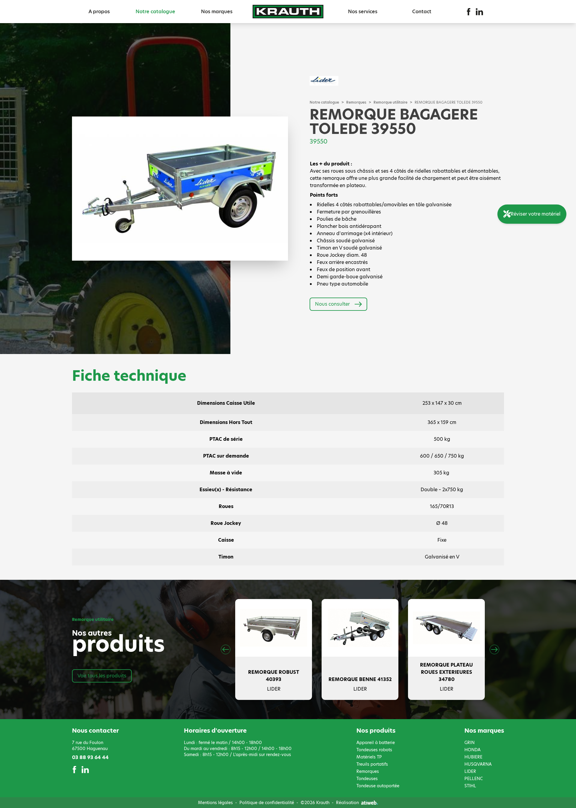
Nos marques (216, 11)
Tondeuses (367, 779)
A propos (99, 11)
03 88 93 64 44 (90, 757)
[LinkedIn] (479, 11)
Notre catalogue (155, 11)
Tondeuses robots (374, 750)
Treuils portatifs (372, 764)
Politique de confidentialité (266, 803)
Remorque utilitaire (390, 102)
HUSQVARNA (478, 764)
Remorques (356, 102)
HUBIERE (473, 757)
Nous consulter (332, 304)
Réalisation (347, 803)
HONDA (472, 750)
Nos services (362, 11)
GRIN (469, 743)
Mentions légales (215, 803)
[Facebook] (468, 11)
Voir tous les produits (101, 675)
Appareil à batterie (375, 743)
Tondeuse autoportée (377, 786)
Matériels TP (369, 757)
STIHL (470, 786)
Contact (421, 11)
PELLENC (473, 779)
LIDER (470, 771)
